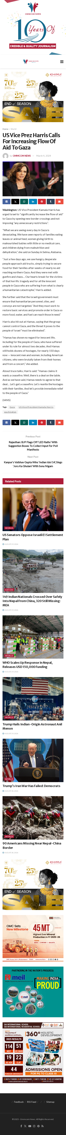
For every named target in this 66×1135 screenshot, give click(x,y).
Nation (9, 590)
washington (10, 412)
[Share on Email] (59, 201)
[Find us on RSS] (42, 1126)
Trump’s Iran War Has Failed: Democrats (31, 786)
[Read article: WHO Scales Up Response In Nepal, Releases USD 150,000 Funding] (33, 637)
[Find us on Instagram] (34, 1126)
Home (5, 129)
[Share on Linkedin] (33, 201)
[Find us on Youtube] (29, 1126)
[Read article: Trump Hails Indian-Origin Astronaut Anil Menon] (33, 698)
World (13, 129)
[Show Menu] (61, 61)
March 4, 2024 (43, 155)
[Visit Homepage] (30, 61)
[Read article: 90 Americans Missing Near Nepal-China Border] (33, 818)
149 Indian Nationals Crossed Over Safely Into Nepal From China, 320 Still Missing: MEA (32, 601)
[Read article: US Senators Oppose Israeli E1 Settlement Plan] (33, 509)
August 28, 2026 (11, 791)
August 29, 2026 (11, 544)
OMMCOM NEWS (22, 155)
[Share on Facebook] (6, 201)
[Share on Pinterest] (42, 201)
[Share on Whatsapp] (24, 201)
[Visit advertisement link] (33, 27)
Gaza (12, 407)
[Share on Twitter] (15, 201)
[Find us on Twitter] (25, 1126)
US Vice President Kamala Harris (36, 407)
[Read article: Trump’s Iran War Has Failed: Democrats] (33, 760)
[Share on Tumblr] (51, 201)
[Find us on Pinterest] (38, 1126)
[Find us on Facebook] (21, 1126)
